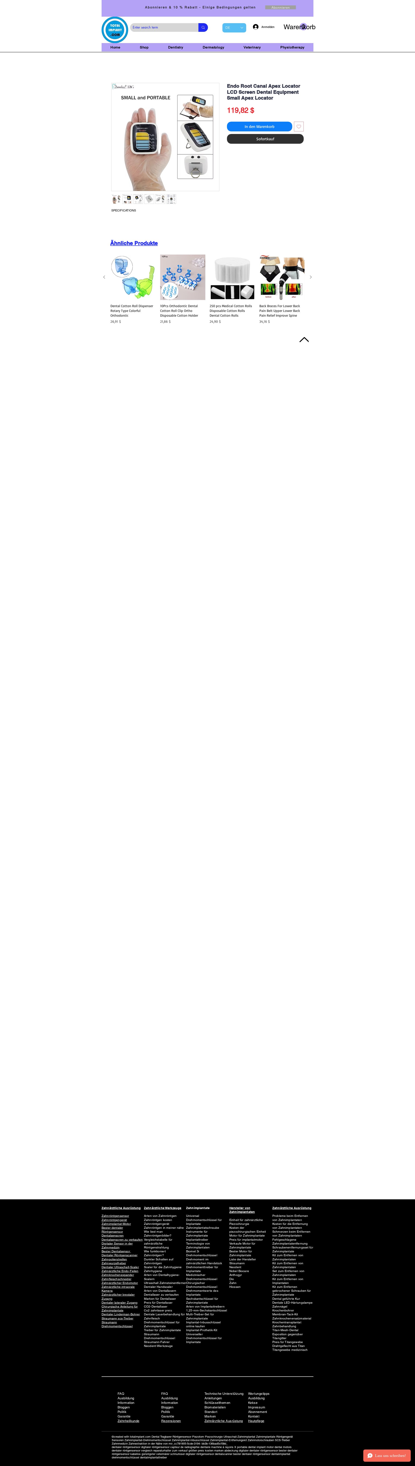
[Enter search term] (203, 27)
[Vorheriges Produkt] (104, 278)
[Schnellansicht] (133, 278)
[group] (207, 290)
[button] (295, 27)
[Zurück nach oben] (304, 339)
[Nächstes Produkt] (310, 278)
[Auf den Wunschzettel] (299, 127)
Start (114, 68)
